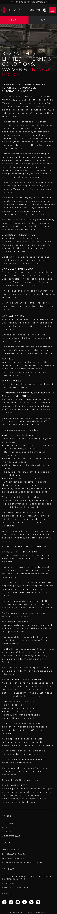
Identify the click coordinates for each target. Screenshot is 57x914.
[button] (52, 10)
